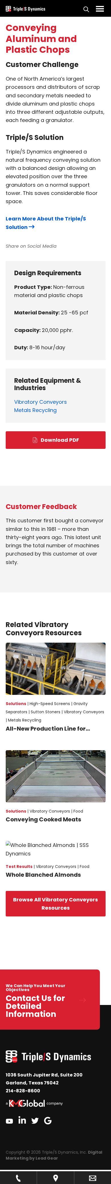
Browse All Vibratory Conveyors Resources (55, 903)
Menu (100, 8)
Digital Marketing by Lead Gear (54, 1155)
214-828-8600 (23, 1091)
